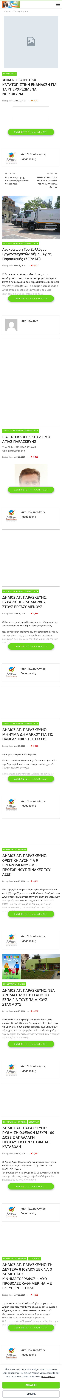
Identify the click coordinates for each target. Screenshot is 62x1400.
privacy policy (48, 1376)
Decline (31, 1394)
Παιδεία (21, 984)
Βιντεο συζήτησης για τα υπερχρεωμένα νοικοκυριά (17, 180)
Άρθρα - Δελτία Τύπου (13, 243)
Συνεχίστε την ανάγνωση (31, 132)
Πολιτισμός (34, 1259)
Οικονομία (34, 1122)
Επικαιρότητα (9, 74)
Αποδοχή (31, 1385)
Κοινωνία (22, 850)
